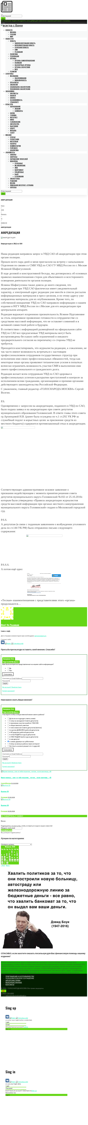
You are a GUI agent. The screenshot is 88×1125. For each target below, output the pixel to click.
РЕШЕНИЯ (13, 181)
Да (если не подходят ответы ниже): (22, 718)
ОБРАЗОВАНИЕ (15, 106)
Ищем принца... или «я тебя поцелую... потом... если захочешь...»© (26, 777)
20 (5, 860)
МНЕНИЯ (8, 135)
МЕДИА (12, 183)
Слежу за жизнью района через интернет (24, 744)
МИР (11, 36)
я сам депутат (14, 739)
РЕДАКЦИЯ (19, 52)
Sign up (34, 1091)
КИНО (12, 119)
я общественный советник (19, 725)
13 (4, 857)
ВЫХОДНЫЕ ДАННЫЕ (14, 982)
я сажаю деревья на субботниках (21, 741)
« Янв (3, 865)
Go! (3, 18)
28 (7, 863)
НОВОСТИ (9, 30)
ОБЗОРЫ (13, 143)
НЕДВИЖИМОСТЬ (16, 100)
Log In (5, 683)
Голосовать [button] (8, 674)
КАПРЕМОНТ (19, 170)
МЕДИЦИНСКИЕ (20, 165)
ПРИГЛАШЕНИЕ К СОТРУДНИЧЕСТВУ (20, 976)
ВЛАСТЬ (13, 41)
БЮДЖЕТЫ (14, 93)
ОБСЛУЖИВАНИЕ (20, 78)
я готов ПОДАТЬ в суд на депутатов (22, 734)
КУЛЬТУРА (9, 104)
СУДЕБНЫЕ (19, 163)
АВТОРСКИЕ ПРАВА (13, 980)
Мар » (8, 865)
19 (2, 860)
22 (10, 860)
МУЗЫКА (13, 130)
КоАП (16, 174)
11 (17, 855)
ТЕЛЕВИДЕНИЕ (15, 122)
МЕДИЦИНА (14, 76)
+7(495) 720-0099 (7, 993)
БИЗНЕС (13, 97)
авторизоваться (40, 636)
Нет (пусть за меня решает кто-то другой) (24, 746)
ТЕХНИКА (13, 115)
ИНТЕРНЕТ (14, 117)
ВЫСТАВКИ (14, 126)
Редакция (14, 624)
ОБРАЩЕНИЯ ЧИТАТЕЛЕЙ (19, 159)
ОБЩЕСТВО (10, 38)
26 (2, 863)
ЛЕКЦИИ (17, 108)
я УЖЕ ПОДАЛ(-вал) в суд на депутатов (23, 737)
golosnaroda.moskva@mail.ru (16, 995)
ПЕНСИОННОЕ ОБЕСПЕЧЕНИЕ (20, 89)
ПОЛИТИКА (14, 54)
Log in (26, 1027)
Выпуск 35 (5, 791)
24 (15, 860)
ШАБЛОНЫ (14, 161)
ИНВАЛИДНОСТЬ (21, 80)
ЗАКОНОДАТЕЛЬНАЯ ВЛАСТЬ (25, 43)
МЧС (16, 69)
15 (9, 857)
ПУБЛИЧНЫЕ (19, 172)
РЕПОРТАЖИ (14, 139)
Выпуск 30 (5, 805)
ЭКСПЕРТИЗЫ (15, 178)
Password (5, 681)
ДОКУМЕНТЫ (10, 152)
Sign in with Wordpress (11, 662)
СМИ (16, 49)
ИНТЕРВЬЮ (14, 141)
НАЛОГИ (13, 95)
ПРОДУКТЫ (14, 82)
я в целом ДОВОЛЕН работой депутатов (24, 730)
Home (2, 206)
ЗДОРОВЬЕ (10, 73)
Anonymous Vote (8, 659)
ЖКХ (16, 167)
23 (12, 860)
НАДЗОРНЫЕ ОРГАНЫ (23, 65)
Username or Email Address (12, 678)
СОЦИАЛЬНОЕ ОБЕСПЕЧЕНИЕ (20, 87)
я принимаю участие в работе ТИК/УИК (23, 723)
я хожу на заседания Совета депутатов (23, 721)
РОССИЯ (13, 34)
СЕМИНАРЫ (19, 111)
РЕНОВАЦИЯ (14, 56)
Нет (10, 670)
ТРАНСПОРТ (14, 102)
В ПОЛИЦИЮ (19, 176)
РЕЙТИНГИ (13, 148)
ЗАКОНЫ (13, 154)
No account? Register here (11, 687)
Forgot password (8, 691)
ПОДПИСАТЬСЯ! (6, 830)
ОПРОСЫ (13, 187)
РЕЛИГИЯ (13, 71)
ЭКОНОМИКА (10, 91)
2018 (2, 210)
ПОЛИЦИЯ (18, 62)
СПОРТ (12, 128)
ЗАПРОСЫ (13, 157)
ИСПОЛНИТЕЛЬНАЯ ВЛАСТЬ (24, 45)
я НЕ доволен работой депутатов (21, 732)
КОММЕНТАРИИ (15, 146)
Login (3, 23)
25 (17, 860)
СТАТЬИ (12, 137)
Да (10, 668)
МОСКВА (13, 32)
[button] (3, 643)
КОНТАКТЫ (10, 984)
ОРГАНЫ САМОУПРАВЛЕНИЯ (25, 60)
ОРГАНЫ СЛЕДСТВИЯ (22, 67)
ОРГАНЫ (13, 58)
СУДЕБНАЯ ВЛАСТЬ (22, 47)
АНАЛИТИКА (14, 150)
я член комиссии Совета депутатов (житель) (25, 728)
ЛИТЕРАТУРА (14, 124)
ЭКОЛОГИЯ (14, 84)
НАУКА (12, 113)
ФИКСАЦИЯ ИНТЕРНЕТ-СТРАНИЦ (21, 185)
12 (1, 219)
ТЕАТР (12, 132)
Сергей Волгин (6, 783)
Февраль (4, 214)
